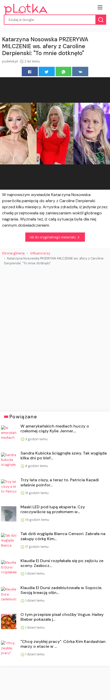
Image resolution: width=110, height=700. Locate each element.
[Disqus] (55, 336)
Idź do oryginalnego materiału (53, 237)
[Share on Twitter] (47, 71)
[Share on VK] (80, 71)
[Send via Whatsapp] (64, 71)
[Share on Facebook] (30, 71)
